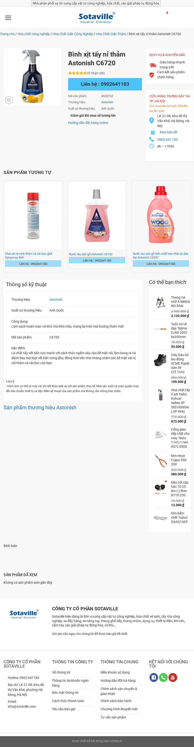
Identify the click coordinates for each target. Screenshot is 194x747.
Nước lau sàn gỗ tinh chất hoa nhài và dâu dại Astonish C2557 (160, 255)
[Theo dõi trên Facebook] (154, 677)
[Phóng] (9, 100)
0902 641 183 (167, 139)
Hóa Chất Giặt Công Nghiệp (73, 34)
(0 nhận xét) (96, 73)
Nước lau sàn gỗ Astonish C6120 (90, 254)
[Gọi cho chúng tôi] (163, 677)
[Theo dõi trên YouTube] (172, 677)
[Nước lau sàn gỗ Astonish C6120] (97, 215)
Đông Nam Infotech (109, 741)
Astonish (55, 299)
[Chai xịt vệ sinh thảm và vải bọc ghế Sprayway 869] (33, 215)
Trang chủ (7, 34)
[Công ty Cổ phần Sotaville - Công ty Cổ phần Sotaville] (97, 17)
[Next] (190, 226)
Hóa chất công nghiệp (34, 34)
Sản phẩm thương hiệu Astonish (40, 407)
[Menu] (8, 17)
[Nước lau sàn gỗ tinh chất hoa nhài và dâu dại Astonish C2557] (161, 215)
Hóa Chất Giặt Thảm (111, 34)
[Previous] (3, 226)
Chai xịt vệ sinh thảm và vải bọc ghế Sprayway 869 (28, 255)
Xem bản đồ (168, 132)
